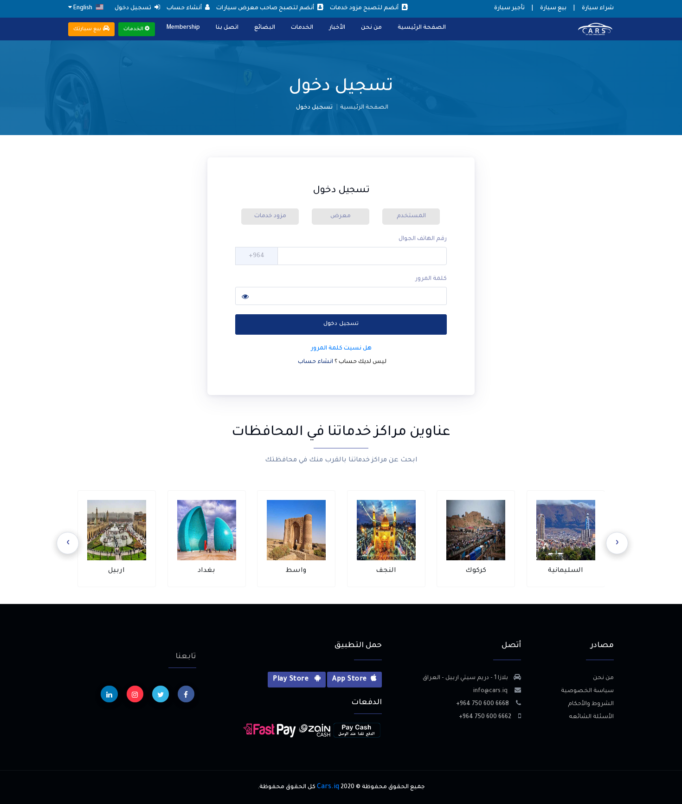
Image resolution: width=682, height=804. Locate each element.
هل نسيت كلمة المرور (341, 348)
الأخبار (337, 28)
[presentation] (617, 543)
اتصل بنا (227, 28)
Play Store (291, 679)
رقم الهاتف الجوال (423, 239)
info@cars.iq (491, 691)
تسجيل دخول (340, 324)
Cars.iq (328, 787)
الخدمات (302, 28)
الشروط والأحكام (591, 704)
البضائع (264, 28)
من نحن (371, 28)
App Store (349, 679)
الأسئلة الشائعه (591, 717)
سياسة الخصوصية (587, 691)
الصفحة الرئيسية (422, 28)
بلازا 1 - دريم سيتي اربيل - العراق (465, 678)
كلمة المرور (431, 279)
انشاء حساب (316, 362)
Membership (183, 28)
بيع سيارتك (88, 29)
